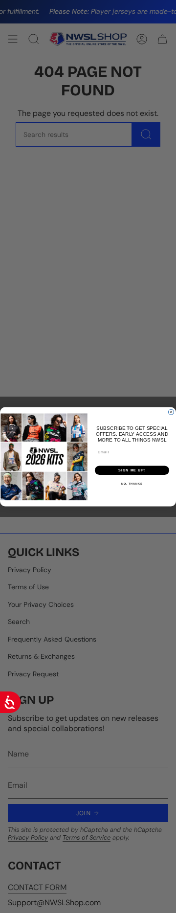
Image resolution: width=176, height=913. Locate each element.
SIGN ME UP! (132, 470)
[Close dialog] (171, 412)
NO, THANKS (132, 483)
